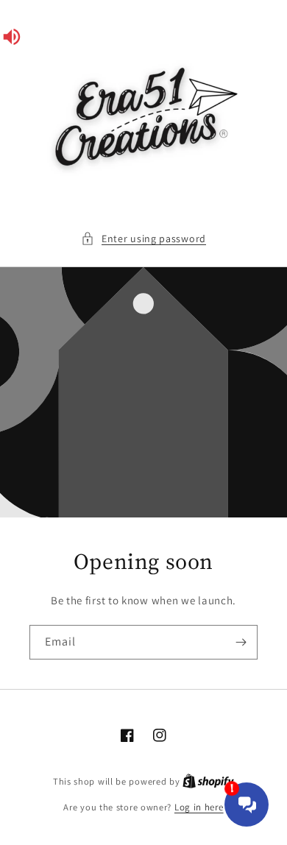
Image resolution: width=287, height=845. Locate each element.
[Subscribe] (240, 642)
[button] (143, 239)
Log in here (199, 807)
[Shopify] (208, 781)
